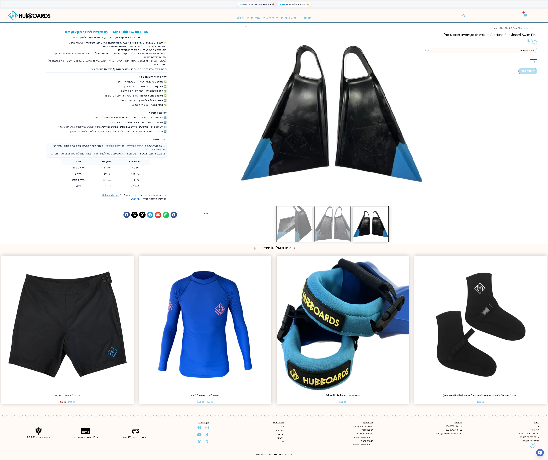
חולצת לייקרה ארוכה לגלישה (205, 395)
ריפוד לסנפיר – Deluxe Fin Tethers (343, 395)
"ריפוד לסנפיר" (113, 146)
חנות (308, 18)
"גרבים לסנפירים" (134, 146)
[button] (463, 15)
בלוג (240, 18)
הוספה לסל (528, 71)
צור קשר (270, 18)
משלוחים (288, 18)
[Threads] (207, 441)
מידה (534, 44)
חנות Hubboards (110, 195)
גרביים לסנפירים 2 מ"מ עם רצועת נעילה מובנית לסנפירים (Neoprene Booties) (480, 395)
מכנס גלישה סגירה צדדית (67, 395)
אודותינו (254, 18)
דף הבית (533, 28)
